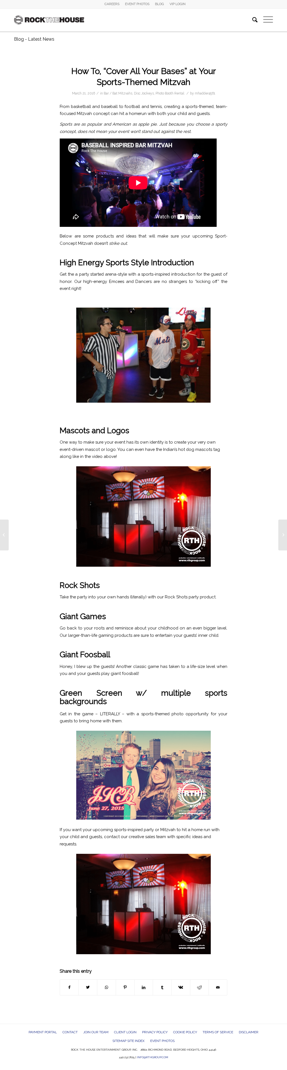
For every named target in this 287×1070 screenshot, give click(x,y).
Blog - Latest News (34, 39)
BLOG (159, 4)
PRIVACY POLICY (155, 1032)
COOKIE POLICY (185, 1032)
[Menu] (265, 20)
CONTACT (70, 1032)
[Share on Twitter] (88, 987)
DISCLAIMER (248, 1032)
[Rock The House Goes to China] (4, 535)
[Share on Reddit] (199, 987)
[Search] (252, 20)
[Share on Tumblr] (162, 987)
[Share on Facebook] (69, 987)
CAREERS (112, 4)
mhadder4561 (205, 93)
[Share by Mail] (218, 987)
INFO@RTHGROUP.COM (152, 1057)
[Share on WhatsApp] (106, 987)
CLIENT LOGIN (125, 1032)
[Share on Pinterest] (125, 987)
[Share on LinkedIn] (144, 987)
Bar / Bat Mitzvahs (118, 93)
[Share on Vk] (181, 987)
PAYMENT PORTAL (43, 1032)
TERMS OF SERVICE (218, 1032)
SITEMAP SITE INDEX (128, 1041)
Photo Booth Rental (170, 93)
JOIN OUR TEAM (95, 1032)
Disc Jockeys (144, 93)
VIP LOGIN (178, 4)
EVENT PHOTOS (137, 4)
